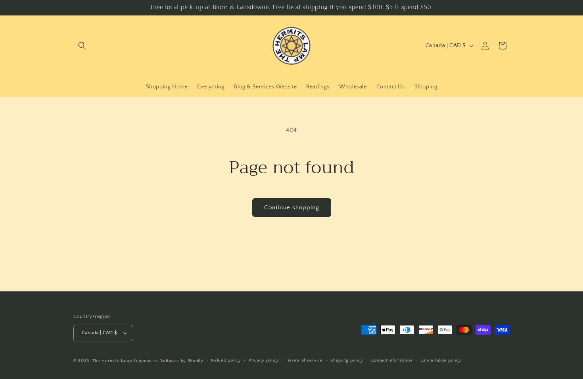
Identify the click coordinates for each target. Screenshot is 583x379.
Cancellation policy (440, 360)
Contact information (391, 360)
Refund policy (226, 360)
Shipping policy (346, 360)
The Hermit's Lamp (112, 360)
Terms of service (305, 360)
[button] (82, 45)
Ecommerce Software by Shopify (168, 360)
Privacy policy (264, 360)
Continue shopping (291, 207)
